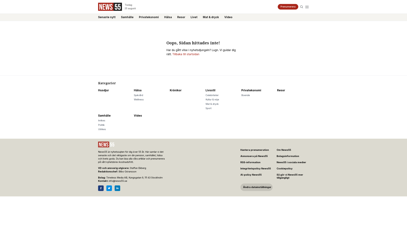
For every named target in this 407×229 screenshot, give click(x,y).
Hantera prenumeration (254, 150)
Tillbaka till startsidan (185, 54)
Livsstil (210, 90)
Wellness (139, 99)
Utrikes (102, 129)
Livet (194, 17)
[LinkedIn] (117, 188)
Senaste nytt (107, 17)
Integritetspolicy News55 (255, 168)
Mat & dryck (211, 17)
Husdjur (103, 90)
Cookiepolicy (285, 168)
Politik (101, 125)
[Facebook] (101, 188)
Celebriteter (212, 95)
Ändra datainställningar (257, 187)
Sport (208, 108)
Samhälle (127, 17)
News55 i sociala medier (291, 162)
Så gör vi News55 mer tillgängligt (290, 176)
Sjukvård (138, 95)
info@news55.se (118, 181)
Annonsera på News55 (254, 156)
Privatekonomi (149, 17)
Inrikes (101, 120)
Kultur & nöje (212, 99)
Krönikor (176, 90)
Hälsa (168, 17)
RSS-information (250, 162)
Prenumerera (288, 6)
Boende (245, 95)
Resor (181, 17)
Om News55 (284, 150)
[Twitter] (109, 188)
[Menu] (307, 7)
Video (228, 17)
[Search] (302, 7)
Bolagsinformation (288, 156)
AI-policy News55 (251, 174)
